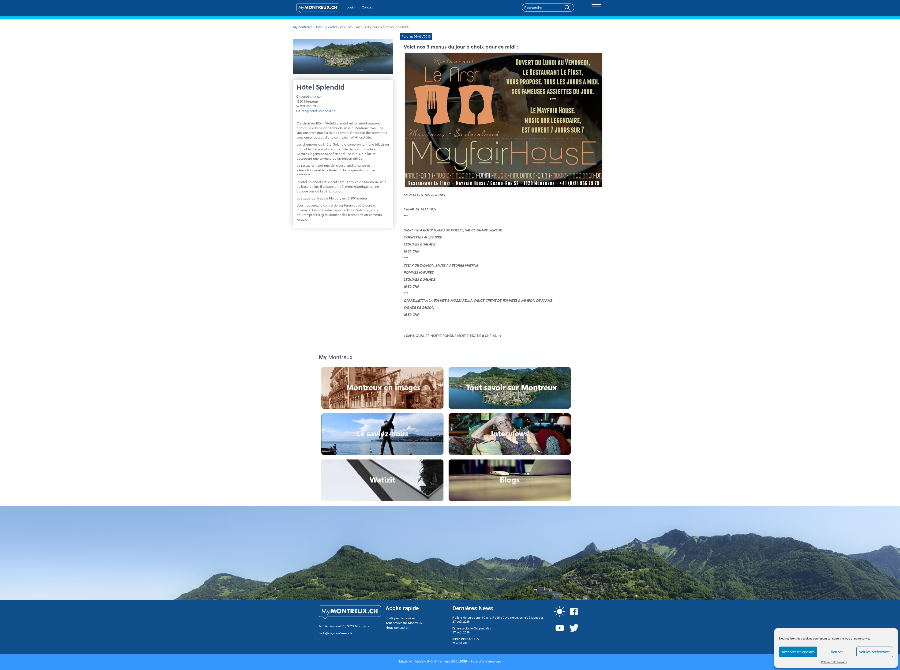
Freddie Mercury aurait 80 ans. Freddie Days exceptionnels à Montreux (498, 617)
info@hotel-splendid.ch (318, 111)
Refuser (837, 652)
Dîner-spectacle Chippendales (471, 628)
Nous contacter (397, 627)
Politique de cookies (834, 662)
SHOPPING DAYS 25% (465, 639)
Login (350, 7)
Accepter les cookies (798, 652)
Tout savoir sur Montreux (404, 623)
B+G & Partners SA (441, 661)
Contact (368, 7)
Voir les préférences (874, 652)
